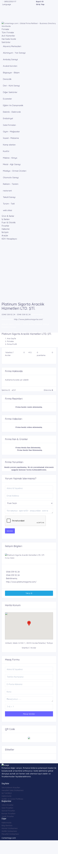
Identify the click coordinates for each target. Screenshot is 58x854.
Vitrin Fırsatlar (7, 805)
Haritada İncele (9, 39)
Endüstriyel (8, 118)
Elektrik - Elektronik (12, 112)
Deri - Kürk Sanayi (11, 85)
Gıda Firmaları (9, 125)
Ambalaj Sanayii (10, 59)
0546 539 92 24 (8, 314)
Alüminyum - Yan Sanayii (14, 53)
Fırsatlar (5, 225)
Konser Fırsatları (8, 813)
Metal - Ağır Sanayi (12, 164)
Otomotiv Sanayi (11, 177)
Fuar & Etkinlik (9, 222)
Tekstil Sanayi (9, 197)
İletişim (5, 232)
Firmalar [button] (5, 29)
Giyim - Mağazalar (11, 131)
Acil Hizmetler (8, 35)
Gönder (10, 531)
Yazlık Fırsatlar (8, 816)
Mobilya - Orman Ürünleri (14, 171)
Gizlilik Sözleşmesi (9, 831)
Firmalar (10, 341)
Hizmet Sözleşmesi (10, 828)
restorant (7, 190)
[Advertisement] (29, 271)
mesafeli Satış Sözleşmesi (12, 790)
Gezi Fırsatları (7, 808)
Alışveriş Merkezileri (12, 46)
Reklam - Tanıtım (10, 184)
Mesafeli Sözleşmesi (10, 834)
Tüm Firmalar (8, 32)
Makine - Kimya (10, 158)
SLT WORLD (7, 793)
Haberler (6, 229)
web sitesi (7, 210)
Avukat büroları (10, 66)
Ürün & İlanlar (8, 216)
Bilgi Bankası (7, 825)
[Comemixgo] (29, 24)
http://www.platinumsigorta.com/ (28, 319)
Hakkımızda (6, 796)
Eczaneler (7, 98)
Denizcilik (7, 79)
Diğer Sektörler (10, 92)
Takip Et (29, 593)
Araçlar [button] (5, 235)
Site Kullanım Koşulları (11, 787)
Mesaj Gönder (29, 714)
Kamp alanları (9, 144)
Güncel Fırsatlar (8, 810)
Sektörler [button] (6, 42)
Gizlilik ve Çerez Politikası (12, 799)
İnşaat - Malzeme (11, 138)
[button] (29, 623)
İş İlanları (6, 219)
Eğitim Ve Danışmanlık (13, 105)
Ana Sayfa (11, 338)
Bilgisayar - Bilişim (11, 72)
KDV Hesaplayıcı (9, 238)
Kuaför (6, 151)
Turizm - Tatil (9, 203)
